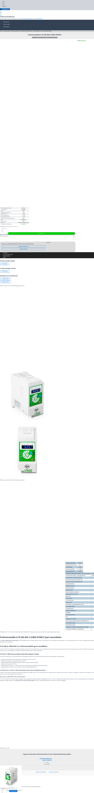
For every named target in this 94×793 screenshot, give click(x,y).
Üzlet (3, 3)
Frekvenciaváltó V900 (15, 31)
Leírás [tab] (4, 257)
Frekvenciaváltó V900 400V (26, 31)
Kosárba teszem (41, 233)
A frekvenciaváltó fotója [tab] (8, 254)
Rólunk (3, 4)
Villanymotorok (6, 21)
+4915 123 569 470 (38, 18)
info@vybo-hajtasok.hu (28, 18)
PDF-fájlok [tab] (5, 252)
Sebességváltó (6, 26)
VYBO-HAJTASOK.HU (7, 17)
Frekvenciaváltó (6, 24)
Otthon (3, 1)
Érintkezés (4, 6)
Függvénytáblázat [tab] (6, 255)
